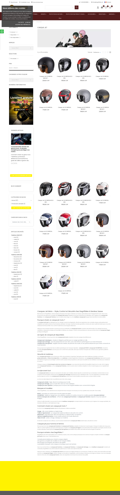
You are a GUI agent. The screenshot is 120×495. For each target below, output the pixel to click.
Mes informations (74, 477)
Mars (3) (16, 248)
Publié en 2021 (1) (16, 279)
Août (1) (16, 265)
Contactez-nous (25, 2)
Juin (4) (16, 292)
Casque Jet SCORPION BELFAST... (46, 77)
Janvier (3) (17, 252)
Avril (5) (16, 294)
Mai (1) (15, 269)
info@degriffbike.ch (98, 2)
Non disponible (15, 37)
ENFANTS (44, 14)
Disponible (15, 35)
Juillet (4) (16, 239)
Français (108, 2)
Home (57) (15, 200)
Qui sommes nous (38, 2)
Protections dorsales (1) (18, 204)
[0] (102, 7)
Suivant (107, 305)
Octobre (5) (17, 261)
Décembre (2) (18, 257)
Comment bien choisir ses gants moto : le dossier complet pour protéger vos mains (20, 149)
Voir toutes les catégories (21, 208)
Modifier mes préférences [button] (22, 24)
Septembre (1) (18, 286)
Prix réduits (15, 58)
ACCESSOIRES (92, 14)
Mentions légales (56, 469)
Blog (60, 18)
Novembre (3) (17, 259)
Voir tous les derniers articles (21, 175)
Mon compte (72, 469)
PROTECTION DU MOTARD (56, 14)
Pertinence (96, 52)
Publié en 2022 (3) (16, 272)
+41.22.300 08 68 (15, 484)
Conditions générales (58, 472)
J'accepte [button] (21, 22)
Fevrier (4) (16, 250)
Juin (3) (16, 241)
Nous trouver (14, 2)
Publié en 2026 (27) (16, 235)
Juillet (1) (16, 281)
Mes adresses (73, 475)
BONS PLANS (103, 14)
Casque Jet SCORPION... (102, 76)
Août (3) (16, 288)
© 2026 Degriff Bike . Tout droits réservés (19, 493)
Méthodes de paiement (41, 469)
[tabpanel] (21, 106)
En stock (14, 32)
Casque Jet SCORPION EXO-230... (65, 77)
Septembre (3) (18, 263)
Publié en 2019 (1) (16, 297)
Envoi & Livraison (56, 475)
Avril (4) (16, 246)
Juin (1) (16, 267)
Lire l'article (14, 163)
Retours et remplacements (42, 472)
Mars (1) (16, 276)
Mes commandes (74, 472)
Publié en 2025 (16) (16, 254)
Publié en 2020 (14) (16, 283)
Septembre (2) (18, 274)
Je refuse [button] (27, 22)
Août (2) (16, 237)
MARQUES (112, 14)
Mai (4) (16, 243)
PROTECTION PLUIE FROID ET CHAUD (75, 14)
